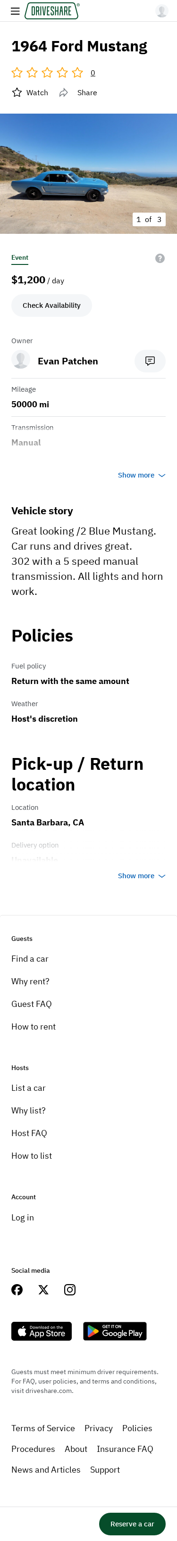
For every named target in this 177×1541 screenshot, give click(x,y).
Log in (22, 1217)
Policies (137, 1428)
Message (150, 361)
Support (105, 1469)
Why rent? (30, 981)
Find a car (30, 958)
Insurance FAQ (125, 1448)
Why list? (28, 1110)
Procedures (33, 1448)
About (76, 1448)
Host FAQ (29, 1133)
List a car (28, 1087)
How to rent (33, 1026)
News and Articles (46, 1469)
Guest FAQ (31, 1003)
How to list (31, 1155)
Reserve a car (132, 1523)
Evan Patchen (68, 360)
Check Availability (52, 305)
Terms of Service (43, 1428)
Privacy (98, 1428)
